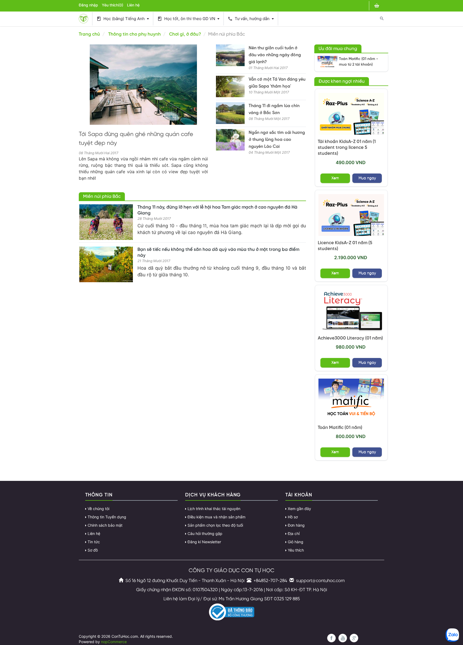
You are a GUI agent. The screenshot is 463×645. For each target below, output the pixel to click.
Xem (335, 178)
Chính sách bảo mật (105, 525)
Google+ (354, 638)
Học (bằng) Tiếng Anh (121, 18)
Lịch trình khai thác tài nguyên (214, 509)
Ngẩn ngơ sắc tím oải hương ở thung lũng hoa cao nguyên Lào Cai (277, 139)
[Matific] (351, 400)
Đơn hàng (296, 525)
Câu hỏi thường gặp (205, 533)
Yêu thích (296, 550)
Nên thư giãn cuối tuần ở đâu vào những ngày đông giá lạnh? (275, 55)
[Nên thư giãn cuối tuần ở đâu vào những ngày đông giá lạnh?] (230, 55)
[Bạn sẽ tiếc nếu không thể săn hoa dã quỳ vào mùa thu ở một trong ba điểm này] (106, 264)
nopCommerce (114, 642)
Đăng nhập (88, 5)
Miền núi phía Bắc (102, 196)
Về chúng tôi (98, 509)
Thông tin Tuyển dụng (107, 517)
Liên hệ (133, 5)
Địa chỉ (294, 533)
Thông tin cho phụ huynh (134, 34)
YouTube (342, 638)
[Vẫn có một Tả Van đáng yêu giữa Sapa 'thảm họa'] (230, 86)
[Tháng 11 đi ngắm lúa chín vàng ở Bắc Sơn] (230, 113)
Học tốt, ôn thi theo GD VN (186, 18)
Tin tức (94, 542)
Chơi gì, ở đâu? (185, 34)
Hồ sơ (293, 517)
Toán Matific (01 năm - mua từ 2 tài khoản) (358, 62)
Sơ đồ (93, 550)
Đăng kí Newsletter (204, 542)
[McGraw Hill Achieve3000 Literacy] (351, 310)
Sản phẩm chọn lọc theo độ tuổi (215, 525)
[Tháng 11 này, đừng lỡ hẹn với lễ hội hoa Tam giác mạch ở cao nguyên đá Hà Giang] (106, 222)
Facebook (331, 638)
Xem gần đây (299, 509)
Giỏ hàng (295, 542)
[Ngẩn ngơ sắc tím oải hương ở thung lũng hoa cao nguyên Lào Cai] (230, 140)
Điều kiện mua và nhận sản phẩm (216, 517)
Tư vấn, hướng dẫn (249, 18)
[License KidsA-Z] (351, 215)
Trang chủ (89, 34)
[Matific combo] (327, 62)
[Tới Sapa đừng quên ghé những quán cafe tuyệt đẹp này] (143, 84)
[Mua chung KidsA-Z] (351, 114)
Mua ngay (367, 178)
